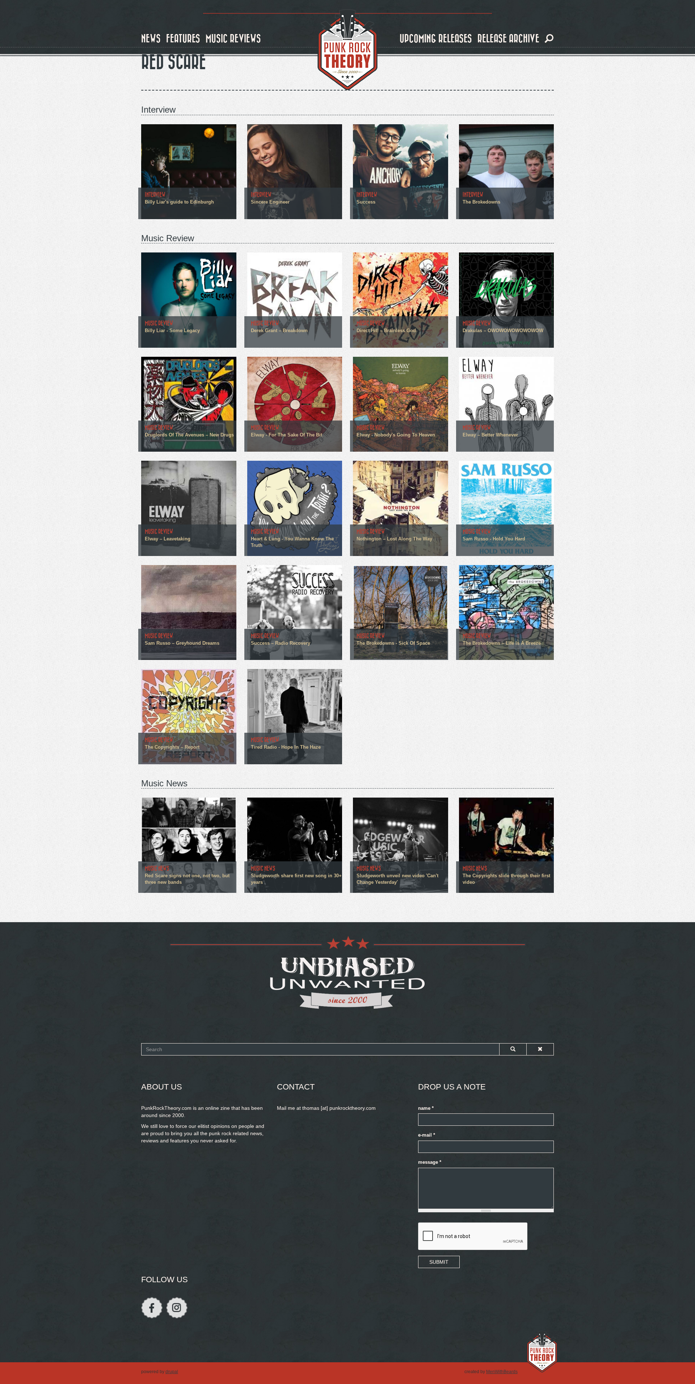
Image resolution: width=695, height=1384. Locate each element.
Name (426, 1108)
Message (429, 1162)
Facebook (152, 1307)
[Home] (347, 50)
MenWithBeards (502, 1371)
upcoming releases (436, 39)
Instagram (177, 1307)
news (151, 39)
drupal (171, 1371)
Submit (438, 1262)
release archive (508, 39)
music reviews (233, 39)
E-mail (426, 1135)
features (183, 39)
